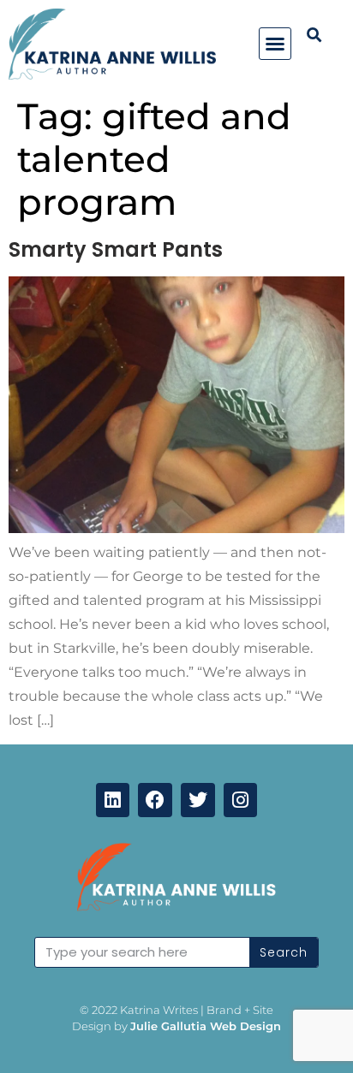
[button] (275, 43)
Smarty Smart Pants (116, 249)
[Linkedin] (113, 800)
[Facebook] (155, 800)
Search (284, 952)
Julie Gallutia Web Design (205, 1026)
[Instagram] (241, 800)
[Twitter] (198, 800)
